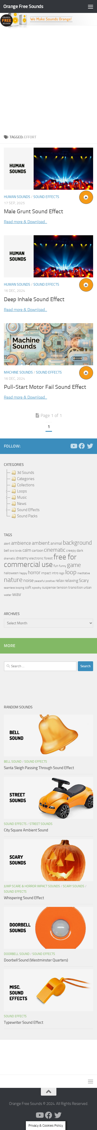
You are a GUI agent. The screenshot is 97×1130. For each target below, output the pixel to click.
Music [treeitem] (22, 497)
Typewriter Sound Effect (23, 1022)
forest (48, 558)
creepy (71, 550)
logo (61, 573)
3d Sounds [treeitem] (25, 472)
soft (28, 587)
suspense (49, 587)
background (77, 542)
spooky (36, 587)
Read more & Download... (25, 221)
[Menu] (90, 6)
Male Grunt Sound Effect (33, 211)
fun (56, 566)
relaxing (71, 580)
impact (46, 573)
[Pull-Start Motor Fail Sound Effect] (48, 344)
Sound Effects (46, 197)
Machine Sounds (18, 372)
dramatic (9, 558)
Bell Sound (12, 761)
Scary (84, 580)
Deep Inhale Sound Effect (34, 299)
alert (7, 543)
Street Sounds (41, 824)
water (7, 595)
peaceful (39, 581)
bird (12, 550)
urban (88, 587)
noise (28, 580)
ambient (41, 543)
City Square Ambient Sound (26, 830)
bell (6, 550)
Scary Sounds (73, 886)
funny (62, 566)
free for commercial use (40, 560)
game (74, 565)
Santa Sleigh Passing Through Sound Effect (39, 767)
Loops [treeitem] (22, 491)
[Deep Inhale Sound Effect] (48, 256)
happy (23, 573)
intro (55, 573)
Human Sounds (17, 197)
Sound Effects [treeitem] (28, 509)
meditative (83, 573)
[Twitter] (90, 446)
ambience (21, 543)
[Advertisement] (48, 80)
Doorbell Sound (16, 954)
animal (56, 543)
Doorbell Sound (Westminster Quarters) (36, 960)
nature (13, 579)
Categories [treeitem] (25, 478)
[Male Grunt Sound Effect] (48, 169)
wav (16, 594)
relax (60, 580)
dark (80, 550)
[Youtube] (73, 446)
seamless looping (14, 587)
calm (27, 550)
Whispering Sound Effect (24, 898)
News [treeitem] (21, 503)
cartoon (37, 550)
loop (71, 572)
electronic (36, 558)
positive (50, 581)
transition (75, 587)
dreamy (22, 558)
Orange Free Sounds (23, 6)
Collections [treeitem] (25, 485)
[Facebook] (82, 446)
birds (18, 550)
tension (62, 587)
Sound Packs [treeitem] (27, 516)
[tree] (48, 494)
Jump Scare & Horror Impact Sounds (32, 886)
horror (34, 572)
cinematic (54, 550)
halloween (11, 573)
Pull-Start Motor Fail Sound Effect (45, 387)
